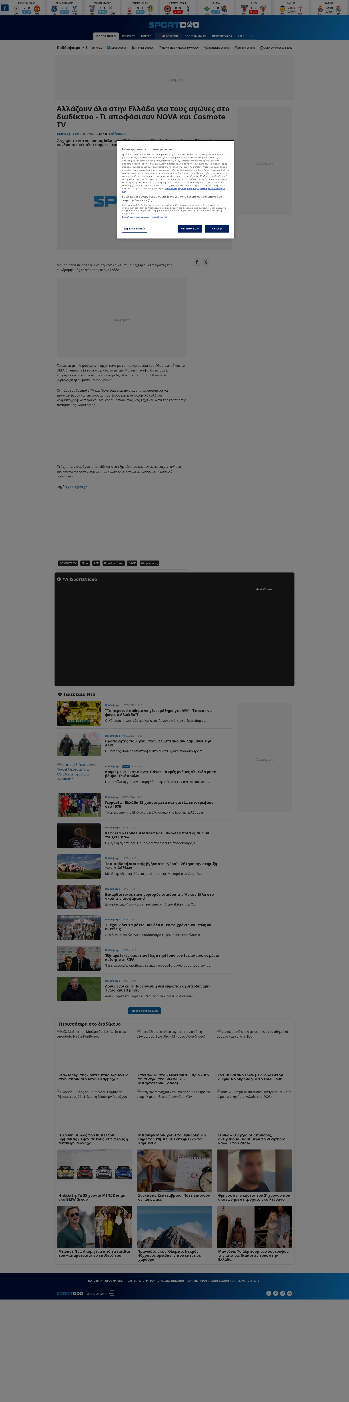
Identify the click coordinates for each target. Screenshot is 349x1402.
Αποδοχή (217, 228)
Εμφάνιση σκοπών (134, 228)
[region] (176, 189)
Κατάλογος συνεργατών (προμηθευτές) (144, 216)
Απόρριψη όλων (190, 228)
